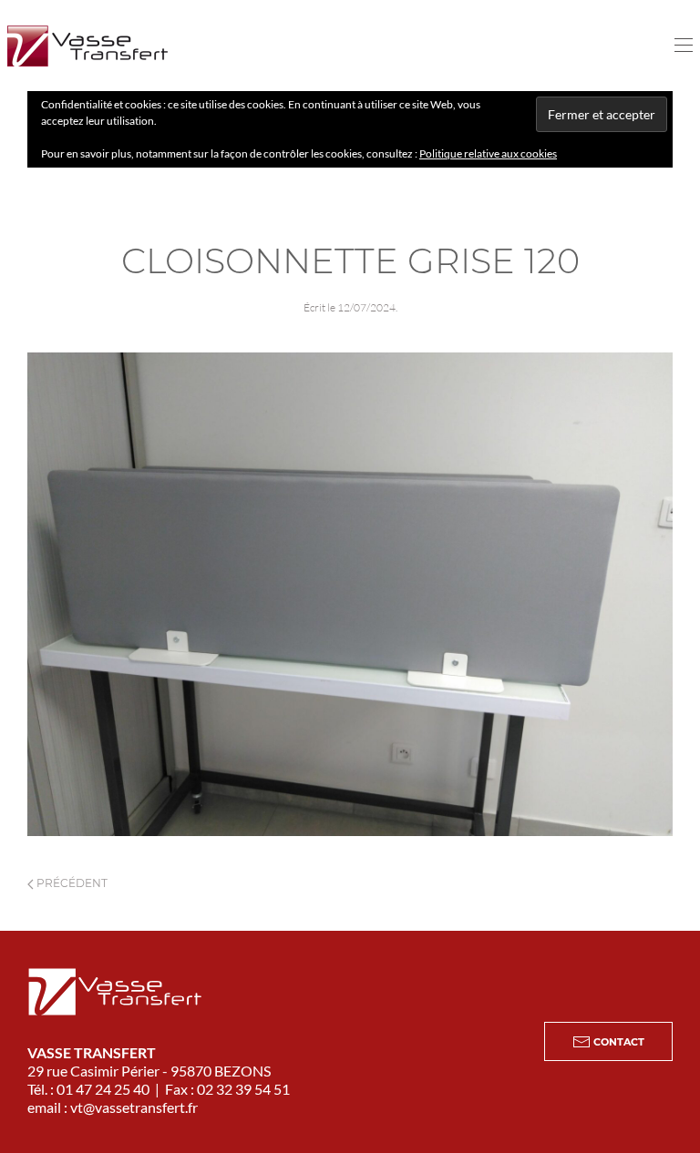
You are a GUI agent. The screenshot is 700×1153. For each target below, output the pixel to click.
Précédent (71, 883)
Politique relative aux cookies (488, 153)
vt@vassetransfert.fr (134, 1107)
